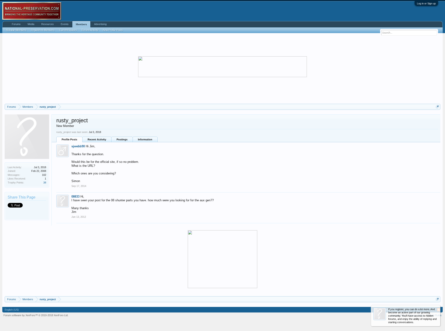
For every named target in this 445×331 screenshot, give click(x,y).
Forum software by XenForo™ (35, 315)
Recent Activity (97, 139)
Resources (47, 24)
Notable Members (16, 30)
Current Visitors (68, 30)
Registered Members (43, 30)
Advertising (100, 24)
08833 (75, 196)
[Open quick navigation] (437, 106)
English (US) (12, 309)
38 (44, 182)
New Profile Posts (113, 30)
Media (31, 24)
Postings (122, 139)
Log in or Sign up (426, 3)
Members (81, 24)
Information (145, 139)
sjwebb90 (78, 146)
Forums (16, 24)
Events (65, 24)
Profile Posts (69, 139)
